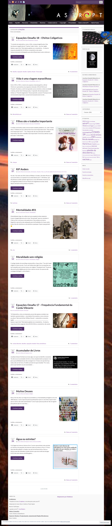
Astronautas (28, 171)
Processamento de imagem (87, 155)
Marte (84, 144)
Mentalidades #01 (26, 209)
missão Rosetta (88, 146)
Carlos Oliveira (20, 81)
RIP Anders (22, 169)
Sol (83, 157)
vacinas (85, 159)
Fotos (42, 171)
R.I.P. (63, 171)
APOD (87, 121)
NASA (93, 146)
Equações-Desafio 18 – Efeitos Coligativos (39, 37)
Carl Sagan (91, 126)
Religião (37, 259)
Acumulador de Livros (28, 350)
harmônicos (43, 343)
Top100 (17, 22)
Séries (37, 81)
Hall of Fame (95, 22)
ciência (86, 128)
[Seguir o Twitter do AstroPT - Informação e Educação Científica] (16, 2)
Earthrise (14, 203)
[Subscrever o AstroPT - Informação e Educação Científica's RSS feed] (10, 2)
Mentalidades (32, 81)
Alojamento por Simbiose (65, 496)
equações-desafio (22, 71)
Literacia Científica (37, 441)
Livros (30, 353)
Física (38, 343)
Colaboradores (52, 22)
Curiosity (88, 135)
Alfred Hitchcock (16, 114)
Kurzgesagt (93, 141)
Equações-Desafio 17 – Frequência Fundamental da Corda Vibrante (44, 306)
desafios (14, 71)
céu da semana (95, 135)
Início (10, 22)
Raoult (33, 71)
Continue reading (17, 57)
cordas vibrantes (16, 343)
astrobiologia (92, 121)
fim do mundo (88, 139)
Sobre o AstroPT (83, 22)
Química (29, 71)
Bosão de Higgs (92, 123)
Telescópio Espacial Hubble (90, 157)
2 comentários (73, 384)
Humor (31, 441)
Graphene (22, 501)
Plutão (93, 153)
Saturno (96, 155)
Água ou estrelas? (26, 439)
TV (39, 81)
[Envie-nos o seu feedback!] (24, 2)
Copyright (63, 22)
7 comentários (73, 343)
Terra (65, 171)
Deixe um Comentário (71, 114)
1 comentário (74, 250)
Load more (44, 488)
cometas (91, 130)
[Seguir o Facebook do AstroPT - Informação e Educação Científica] (18, 2)
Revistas (42, 22)
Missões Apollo (49, 171)
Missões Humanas (57, 171)
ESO (93, 137)
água (91, 159)
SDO (99, 155)
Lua (45, 171)
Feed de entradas (86, 172)
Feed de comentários (87, 175)
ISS (89, 141)
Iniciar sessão (85, 169)
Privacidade (72, 22)
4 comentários (73, 71)
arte (13, 250)
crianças (14, 162)
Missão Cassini (91, 144)
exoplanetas (98, 137)
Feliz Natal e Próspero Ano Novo (90, 86)
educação (89, 137)
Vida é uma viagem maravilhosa (33, 78)
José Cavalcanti (20, 40)
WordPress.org (86, 178)
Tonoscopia (39, 71)
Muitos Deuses (24, 391)
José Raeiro (22, 509)
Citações (36, 40)
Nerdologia (94, 148)
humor (87, 141)
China (83, 128)
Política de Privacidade (65, 521)
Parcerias (25, 22)
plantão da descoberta (89, 151)
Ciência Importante (29, 40)
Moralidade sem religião (29, 256)
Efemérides (34, 22)
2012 (84, 121)
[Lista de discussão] (21, 2)
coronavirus (87, 132)
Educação (31, 123)
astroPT (85, 123)
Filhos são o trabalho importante (34, 121)
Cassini (95, 126)
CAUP (99, 126)
